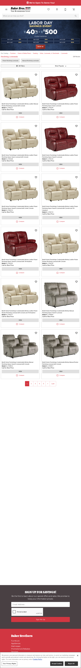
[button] (6, 9)
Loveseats (64, 53)
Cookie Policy (37, 659)
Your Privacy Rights (9, 663)
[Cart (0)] (73, 9)
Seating (35, 53)
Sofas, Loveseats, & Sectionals (49, 53)
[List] (48, 9)
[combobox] (60, 66)
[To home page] (21, 9)
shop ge (41, 47)
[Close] (77, 655)
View (20, 113)
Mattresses (15, 646)
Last (52, 383)
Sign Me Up (40, 619)
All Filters (22, 66)
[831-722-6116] (65, 9)
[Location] (56, 9)
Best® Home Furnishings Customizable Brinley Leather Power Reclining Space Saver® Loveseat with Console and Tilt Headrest (60, 208)
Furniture (13, 53)
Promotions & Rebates (20, 649)
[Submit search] (75, 16)
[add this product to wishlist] (35, 74)
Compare (21, 117)
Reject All (71, 663)
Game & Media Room (24, 53)
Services (14, 652)
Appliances (15, 643)
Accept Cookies (57, 663)
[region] (40, 660)
